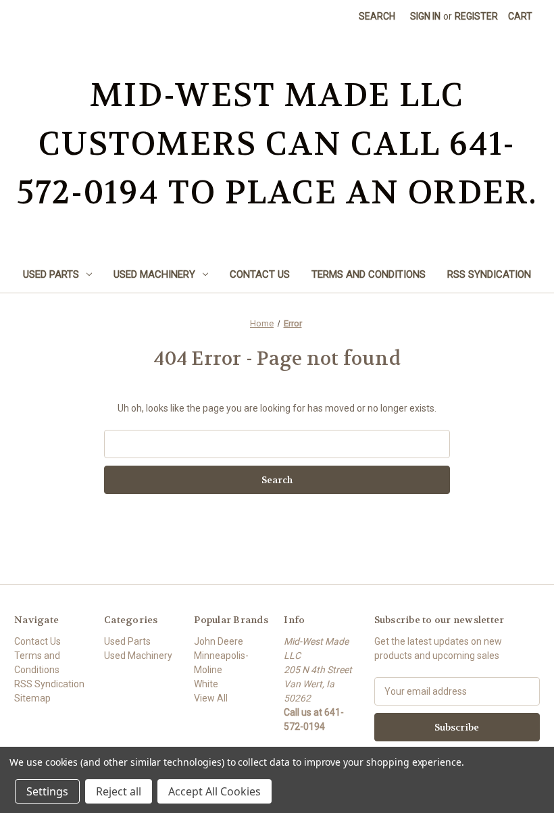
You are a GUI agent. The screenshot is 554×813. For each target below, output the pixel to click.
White (206, 684)
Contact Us (260, 274)
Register (476, 16)
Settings (47, 791)
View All (211, 698)
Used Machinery (154, 274)
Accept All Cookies (214, 791)
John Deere (218, 641)
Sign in (425, 16)
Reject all (118, 791)
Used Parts (51, 274)
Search (377, 16)
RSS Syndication (489, 274)
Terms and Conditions (368, 274)
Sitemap (32, 698)
